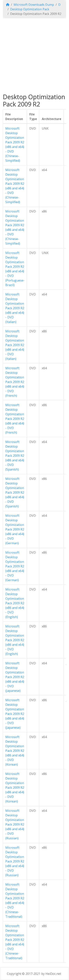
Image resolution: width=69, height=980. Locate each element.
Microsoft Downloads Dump (34, 4)
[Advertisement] (34, 55)
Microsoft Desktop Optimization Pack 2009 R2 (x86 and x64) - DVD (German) (14, 529)
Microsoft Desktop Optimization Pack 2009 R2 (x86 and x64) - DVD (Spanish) (14, 455)
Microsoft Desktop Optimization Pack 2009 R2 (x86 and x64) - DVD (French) (14, 382)
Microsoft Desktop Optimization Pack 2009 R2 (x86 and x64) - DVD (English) (14, 603)
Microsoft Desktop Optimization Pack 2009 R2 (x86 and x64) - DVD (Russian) (14, 824)
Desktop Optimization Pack (29, 9)
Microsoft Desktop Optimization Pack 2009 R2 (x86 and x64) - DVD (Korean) (14, 751)
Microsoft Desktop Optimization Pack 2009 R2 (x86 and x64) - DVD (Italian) (14, 308)
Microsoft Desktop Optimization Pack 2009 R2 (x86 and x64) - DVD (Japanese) (14, 677)
